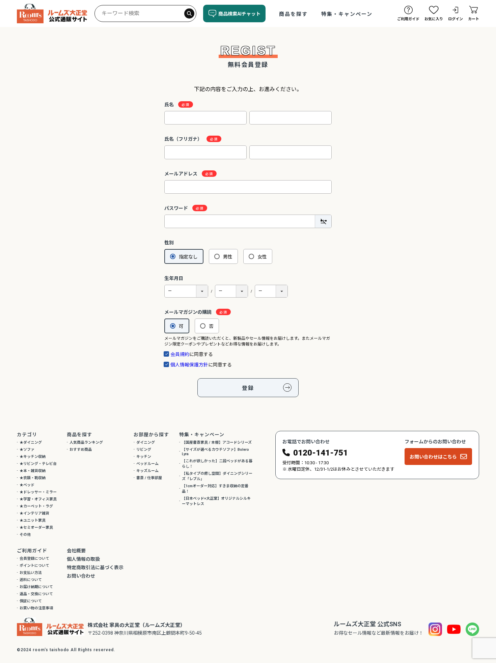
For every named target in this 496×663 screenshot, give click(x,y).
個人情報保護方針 (189, 364)
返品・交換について (36, 594)
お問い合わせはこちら (433, 457)
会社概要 (76, 550)
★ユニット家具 (33, 520)
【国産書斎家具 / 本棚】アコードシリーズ (217, 442)
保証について (31, 601)
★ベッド (27, 485)
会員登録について (34, 558)
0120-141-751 (320, 453)
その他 (25, 534)
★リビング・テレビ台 (38, 464)
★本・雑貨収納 (33, 471)
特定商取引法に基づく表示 (95, 567)
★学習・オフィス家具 (38, 499)
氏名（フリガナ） (183, 139)
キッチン (143, 456)
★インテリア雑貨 (34, 513)
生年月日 (173, 278)
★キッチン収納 (33, 456)
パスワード (176, 208)
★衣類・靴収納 (33, 478)
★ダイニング (31, 442)
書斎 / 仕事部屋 (149, 478)
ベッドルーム (147, 464)
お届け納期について (36, 587)
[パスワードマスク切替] (323, 221)
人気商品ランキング (86, 442)
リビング (143, 449)
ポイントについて (34, 565)
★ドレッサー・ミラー (38, 492)
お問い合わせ (81, 576)
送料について (31, 580)
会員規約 (179, 354)
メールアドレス (181, 173)
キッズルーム (147, 471)
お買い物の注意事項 (36, 608)
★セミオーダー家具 (36, 527)
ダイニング (145, 442)
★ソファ (27, 449)
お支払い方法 (31, 573)
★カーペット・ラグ (36, 506)
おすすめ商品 (81, 449)
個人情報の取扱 (83, 559)
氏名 (169, 104)
